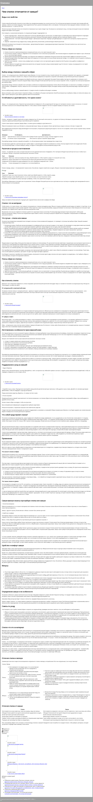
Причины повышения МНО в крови (14, 791)
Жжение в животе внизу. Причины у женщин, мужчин (19, 782)
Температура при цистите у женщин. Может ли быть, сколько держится (24, 785)
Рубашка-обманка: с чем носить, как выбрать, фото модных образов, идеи (27, 764)
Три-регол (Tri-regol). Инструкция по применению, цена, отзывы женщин (24, 788)
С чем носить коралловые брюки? (16, 754)
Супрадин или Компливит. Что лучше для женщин (18, 794)
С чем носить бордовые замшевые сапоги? (16, 197)
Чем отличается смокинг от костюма (14, 116)
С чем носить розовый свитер (13, 383)
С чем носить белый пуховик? (12, 305)
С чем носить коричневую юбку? (16, 773)
